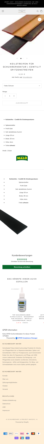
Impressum (6, 410)
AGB (3, 407)
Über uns (5, 379)
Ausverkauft (22, 103)
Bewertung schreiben (22, 267)
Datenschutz (6, 404)
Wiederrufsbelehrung (9, 400)
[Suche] (38, 11)
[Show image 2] (23, 58)
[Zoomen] (39, 19)
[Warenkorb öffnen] (41, 11)
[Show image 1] (20, 58)
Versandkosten (27, 77)
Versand (5, 389)
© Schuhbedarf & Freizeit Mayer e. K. (22, 419)
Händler (5, 386)
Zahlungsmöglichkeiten (9, 382)
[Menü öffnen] (3, 11)
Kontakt (4, 376)
